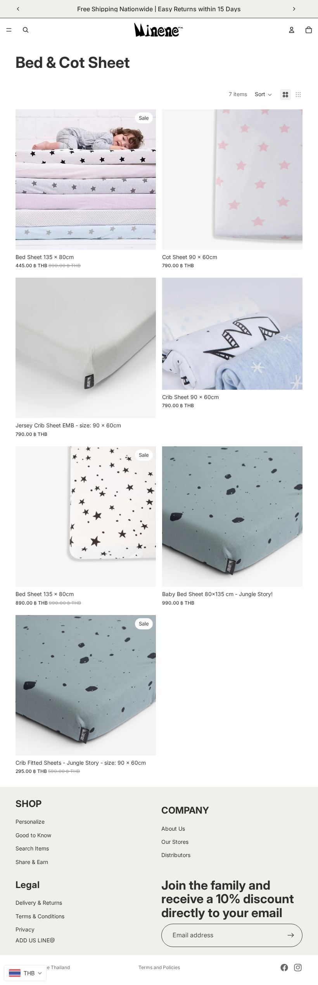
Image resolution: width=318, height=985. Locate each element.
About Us (173, 828)
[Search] (25, 29)
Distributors (175, 855)
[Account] (291, 29)
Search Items (32, 848)
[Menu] (9, 30)
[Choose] (144, 238)
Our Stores (174, 841)
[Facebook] (284, 967)
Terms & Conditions (40, 915)
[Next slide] (293, 8)
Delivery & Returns (39, 902)
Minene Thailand (51, 967)
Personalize (30, 821)
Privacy (25, 929)
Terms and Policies (159, 967)
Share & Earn (32, 861)
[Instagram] (297, 967)
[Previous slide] (18, 8)
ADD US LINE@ (35, 940)
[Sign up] (291, 935)
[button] (263, 94)
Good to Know (33, 834)
